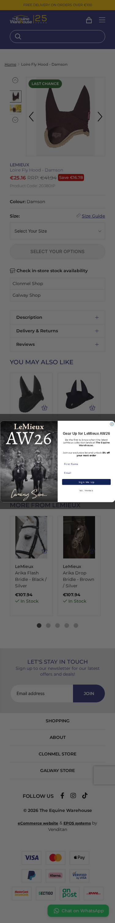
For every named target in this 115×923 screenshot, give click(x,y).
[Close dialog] (112, 424)
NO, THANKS (86, 491)
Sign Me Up (86, 482)
